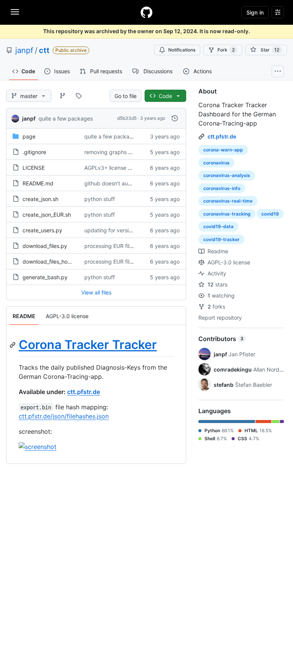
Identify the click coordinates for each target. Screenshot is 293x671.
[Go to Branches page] (63, 96)
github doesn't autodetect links (123, 183)
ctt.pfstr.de (83, 392)
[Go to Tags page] (79, 96)
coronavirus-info (221, 188)
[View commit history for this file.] (174, 118)
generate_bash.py (45, 277)
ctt (44, 50)
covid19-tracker (221, 239)
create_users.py (42, 230)
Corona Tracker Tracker (88, 344)
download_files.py (45, 246)
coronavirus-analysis (226, 175)
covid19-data (218, 226)
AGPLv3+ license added (114, 167)
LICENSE (34, 167)
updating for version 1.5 (113, 230)
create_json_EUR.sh (47, 214)
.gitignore (34, 152)
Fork (226, 50)
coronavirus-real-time (228, 201)
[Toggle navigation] (15, 12)
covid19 (270, 214)
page (29, 136)
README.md (38, 183)
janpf (24, 50)
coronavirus (216, 163)
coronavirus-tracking (227, 214)
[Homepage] (146, 12)
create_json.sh (40, 199)
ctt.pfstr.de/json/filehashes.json (64, 416)
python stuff (99, 199)
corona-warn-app (223, 150)
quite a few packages (66, 118)
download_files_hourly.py (54, 261)
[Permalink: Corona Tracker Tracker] (13, 345)
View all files (96, 292)
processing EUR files (109, 246)
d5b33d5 (127, 118)
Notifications (181, 50)
